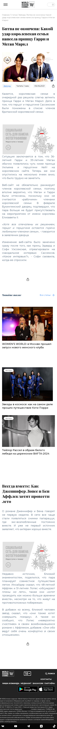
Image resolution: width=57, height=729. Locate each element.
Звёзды (22, 15)
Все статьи (45, 295)
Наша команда (10, 683)
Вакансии (38, 683)
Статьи (14, 15)
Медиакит (26, 683)
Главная (5, 15)
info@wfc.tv (26, 709)
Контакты (46, 679)
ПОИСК (51, 674)
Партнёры (49, 683)
